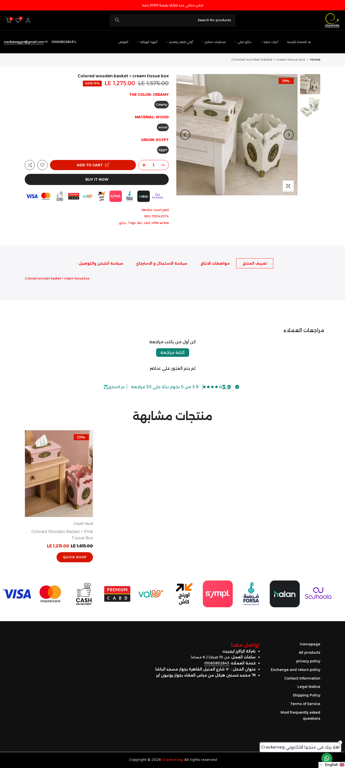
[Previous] (289, 135)
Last (147, 223)
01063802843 (216, 663)
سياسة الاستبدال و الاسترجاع (161, 263)
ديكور (123, 223)
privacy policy (308, 661)
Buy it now (96, 179)
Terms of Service (305, 704)
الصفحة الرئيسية (297, 42)
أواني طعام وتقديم (181, 42)
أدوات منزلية (270, 42)
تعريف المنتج (255, 263)
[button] (331, 765)
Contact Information (302, 678)
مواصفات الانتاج (215, 263)
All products (309, 652)
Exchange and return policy (295, 669)
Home (315, 59)
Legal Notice (309, 686)
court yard (161, 210)
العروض (123, 42)
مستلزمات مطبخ (215, 42)
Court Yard (83, 524)
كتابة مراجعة (172, 352)
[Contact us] (326, 758)
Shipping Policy (306, 695)
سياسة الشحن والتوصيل (101, 263)
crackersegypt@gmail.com (24, 42)
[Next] (185, 135)
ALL (139, 223)
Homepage (310, 644)
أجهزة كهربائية (148, 42)
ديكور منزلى (245, 42)
